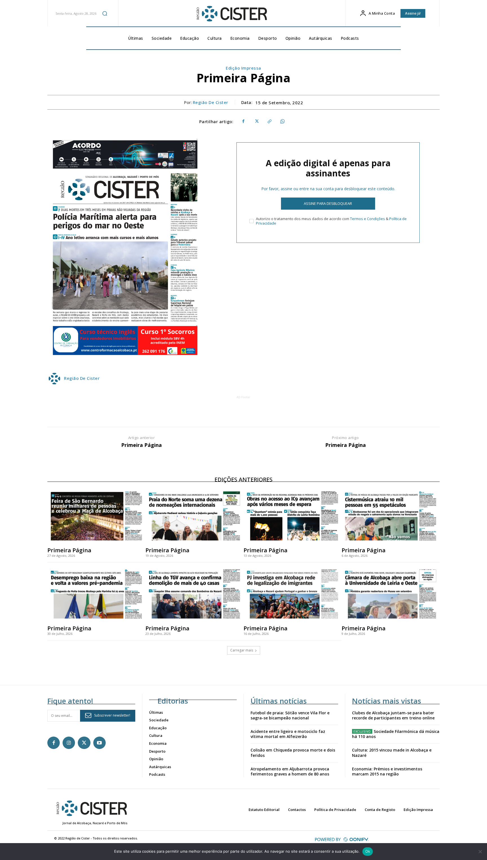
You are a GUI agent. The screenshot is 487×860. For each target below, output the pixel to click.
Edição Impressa (243, 67)
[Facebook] (243, 121)
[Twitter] (256, 121)
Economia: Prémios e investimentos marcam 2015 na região (387, 771)
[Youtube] (99, 743)
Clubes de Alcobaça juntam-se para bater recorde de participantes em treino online (393, 715)
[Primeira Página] (96, 515)
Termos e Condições (367, 218)
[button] (104, 13)
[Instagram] (69, 743)
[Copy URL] (269, 121)
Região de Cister (210, 102)
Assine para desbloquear (328, 203)
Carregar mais (241, 650)
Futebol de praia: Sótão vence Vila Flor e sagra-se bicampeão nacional (290, 715)
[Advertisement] (243, 412)
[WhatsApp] (282, 121)
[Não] (480, 851)
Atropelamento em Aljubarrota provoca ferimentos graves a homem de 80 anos (290, 771)
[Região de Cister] (231, 13)
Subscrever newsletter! (112, 715)
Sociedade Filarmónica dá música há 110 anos (395, 734)
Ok (367, 851)
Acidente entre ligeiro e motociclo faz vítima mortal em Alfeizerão (288, 734)
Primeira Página (141, 445)
